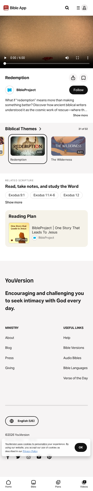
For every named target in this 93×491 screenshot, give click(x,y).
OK (81, 447)
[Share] (73, 77)
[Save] (83, 77)
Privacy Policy (30, 451)
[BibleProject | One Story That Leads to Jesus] (46, 228)
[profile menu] (81, 7)
